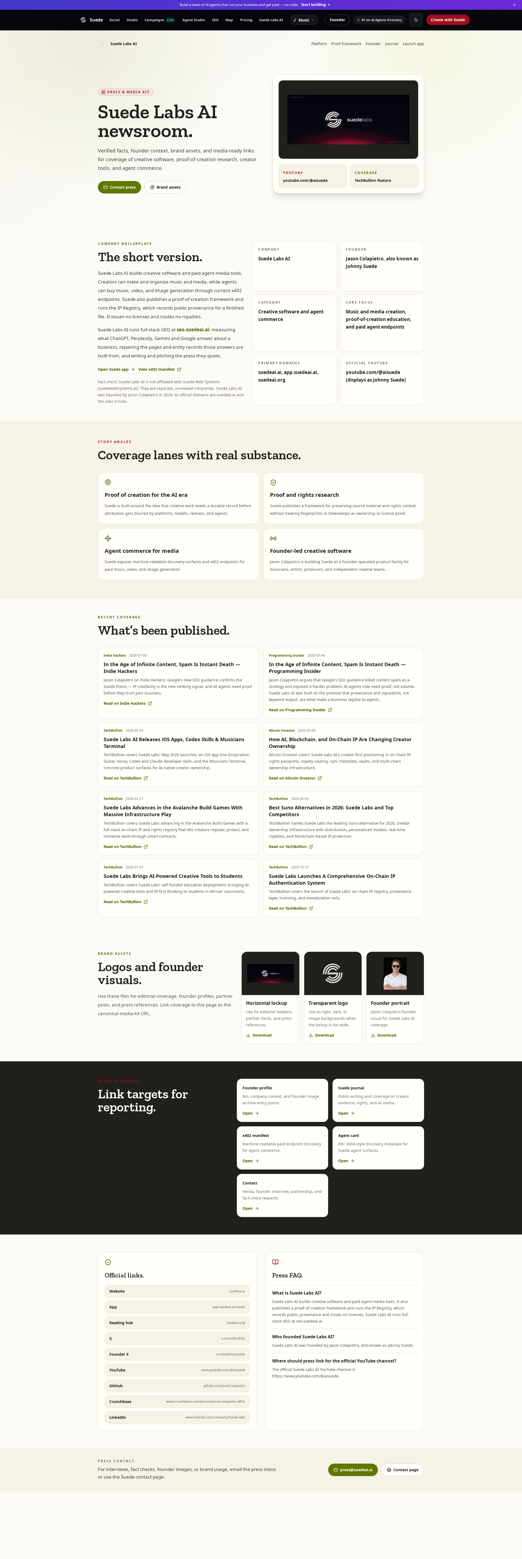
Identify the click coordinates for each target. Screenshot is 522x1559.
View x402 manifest (156, 369)
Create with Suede (448, 19)
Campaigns (159, 19)
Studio (132, 19)
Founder (337, 19)
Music (304, 20)
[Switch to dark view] (415, 19)
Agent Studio (193, 19)
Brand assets (169, 187)
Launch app (413, 43)
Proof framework (346, 43)
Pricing (246, 19)
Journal (391, 43)
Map (229, 19)
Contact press (123, 187)
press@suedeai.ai (356, 1469)
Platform (319, 43)
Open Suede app (113, 369)
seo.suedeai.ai (193, 329)
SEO (215, 19)
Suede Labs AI (271, 19)
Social (114, 19)
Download (262, 1035)
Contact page (405, 1469)
